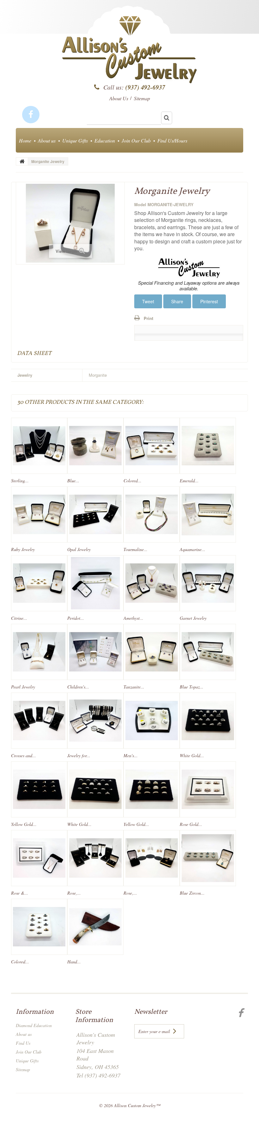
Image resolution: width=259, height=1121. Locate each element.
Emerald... (189, 481)
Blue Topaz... (191, 687)
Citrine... (19, 618)
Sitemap (23, 1069)
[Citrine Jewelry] (39, 583)
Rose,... (74, 893)
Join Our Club (136, 140)
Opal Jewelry (79, 549)
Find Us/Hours (172, 140)
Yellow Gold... (24, 824)
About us (47, 140)
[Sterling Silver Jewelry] (39, 446)
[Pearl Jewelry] (39, 652)
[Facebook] (30, 114)
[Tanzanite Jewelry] (151, 652)
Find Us (23, 1043)
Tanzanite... (133, 687)
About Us (118, 98)
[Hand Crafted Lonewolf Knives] (95, 927)
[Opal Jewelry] (95, 514)
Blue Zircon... (192, 893)
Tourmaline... (135, 549)
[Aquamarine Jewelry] (208, 514)
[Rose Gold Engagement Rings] (208, 789)
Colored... (132, 481)
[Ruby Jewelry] (39, 514)
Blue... (73, 481)
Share (177, 301)
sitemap (142, 98)
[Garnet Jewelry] (208, 583)
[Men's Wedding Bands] (151, 721)
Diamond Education (34, 1025)
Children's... (78, 687)
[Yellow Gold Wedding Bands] (151, 789)
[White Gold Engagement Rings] (208, 721)
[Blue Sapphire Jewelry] (95, 446)
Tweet (148, 301)
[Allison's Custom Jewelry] (129, 51)
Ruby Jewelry (23, 549)
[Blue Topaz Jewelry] (208, 652)
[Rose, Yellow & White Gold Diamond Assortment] (95, 858)
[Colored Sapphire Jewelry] (151, 446)
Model (140, 204)
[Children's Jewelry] (95, 652)
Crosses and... (23, 755)
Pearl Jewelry (23, 687)
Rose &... (19, 893)
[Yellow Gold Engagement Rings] (39, 789)
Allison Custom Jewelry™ (137, 1105)
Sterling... (20, 481)
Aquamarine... (192, 549)
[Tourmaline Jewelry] (151, 514)
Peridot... (75, 618)
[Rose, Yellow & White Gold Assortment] (151, 858)
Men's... (130, 755)
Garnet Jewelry (193, 618)
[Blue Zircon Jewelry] (208, 858)
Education (104, 140)
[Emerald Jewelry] (208, 446)
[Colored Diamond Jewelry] (39, 927)
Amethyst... (133, 618)
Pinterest (209, 301)
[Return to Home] (22, 161)
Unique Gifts (75, 140)
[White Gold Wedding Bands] (95, 789)
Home (25, 140)
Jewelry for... (78, 755)
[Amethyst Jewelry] (151, 583)
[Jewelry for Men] (95, 721)
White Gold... (192, 755)
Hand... (74, 962)
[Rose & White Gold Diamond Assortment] (39, 858)
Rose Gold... (191, 824)
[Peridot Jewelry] (95, 583)
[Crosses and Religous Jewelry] (39, 721)
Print (148, 318)
